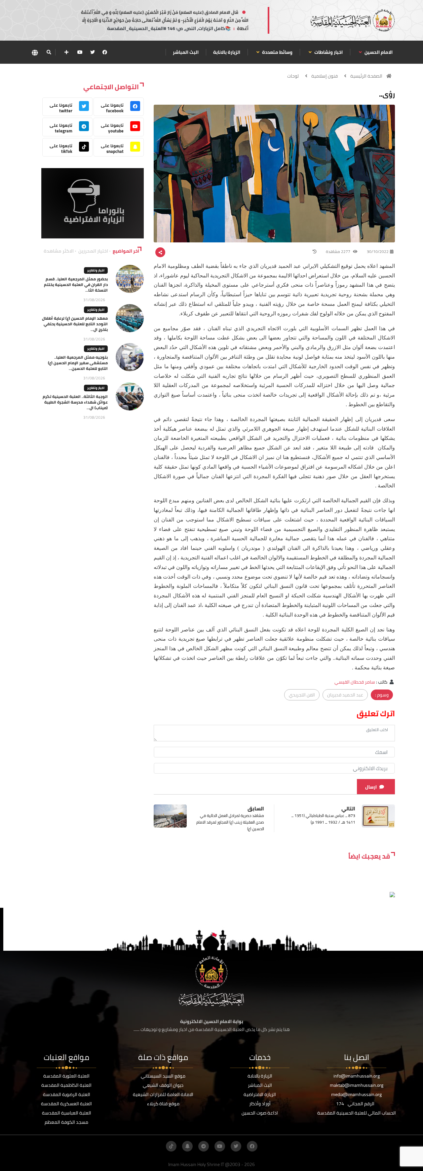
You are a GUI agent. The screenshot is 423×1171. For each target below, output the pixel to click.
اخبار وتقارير (95, 270)
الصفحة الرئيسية (366, 76)
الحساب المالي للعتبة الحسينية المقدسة (356, 1113)
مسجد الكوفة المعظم (66, 1122)
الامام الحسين (378, 52)
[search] (48, 52)
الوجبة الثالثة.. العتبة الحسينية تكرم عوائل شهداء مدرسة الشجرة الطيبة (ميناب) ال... (75, 402)
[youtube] (80, 52)
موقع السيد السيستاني (163, 1076)
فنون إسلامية (324, 76)
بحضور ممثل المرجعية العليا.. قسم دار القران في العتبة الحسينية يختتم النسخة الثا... (76, 284)
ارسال (371, 787)
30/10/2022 (378, 251)
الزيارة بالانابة (226, 52)
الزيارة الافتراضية (260, 1094)
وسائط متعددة (276, 52)
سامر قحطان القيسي (354, 682)
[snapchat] (187, 1146)
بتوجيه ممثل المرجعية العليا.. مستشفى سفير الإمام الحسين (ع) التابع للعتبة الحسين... (78, 362)
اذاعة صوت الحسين (260, 1113)
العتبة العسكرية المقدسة (66, 1103)
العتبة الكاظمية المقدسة (66, 1085)
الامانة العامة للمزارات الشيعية (163, 1094)
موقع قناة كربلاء (163, 1103)
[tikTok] (171, 1146)
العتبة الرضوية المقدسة (66, 1094)
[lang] (34, 52)
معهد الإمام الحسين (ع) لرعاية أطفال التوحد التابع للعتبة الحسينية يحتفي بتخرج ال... (75, 323)
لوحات (293, 76)
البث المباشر (186, 52)
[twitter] (92, 52)
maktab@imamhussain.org (356, 1085)
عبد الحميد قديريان (345, 695)
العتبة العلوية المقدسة (66, 1076)
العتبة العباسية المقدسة (66, 1113)
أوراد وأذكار (260, 1103)
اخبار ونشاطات (328, 52)
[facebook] (104, 52)
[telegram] (203, 1146)
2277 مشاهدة (338, 251)
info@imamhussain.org (356, 1076)
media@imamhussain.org (356, 1094)
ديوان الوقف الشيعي (163, 1085)
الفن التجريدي (302, 695)
